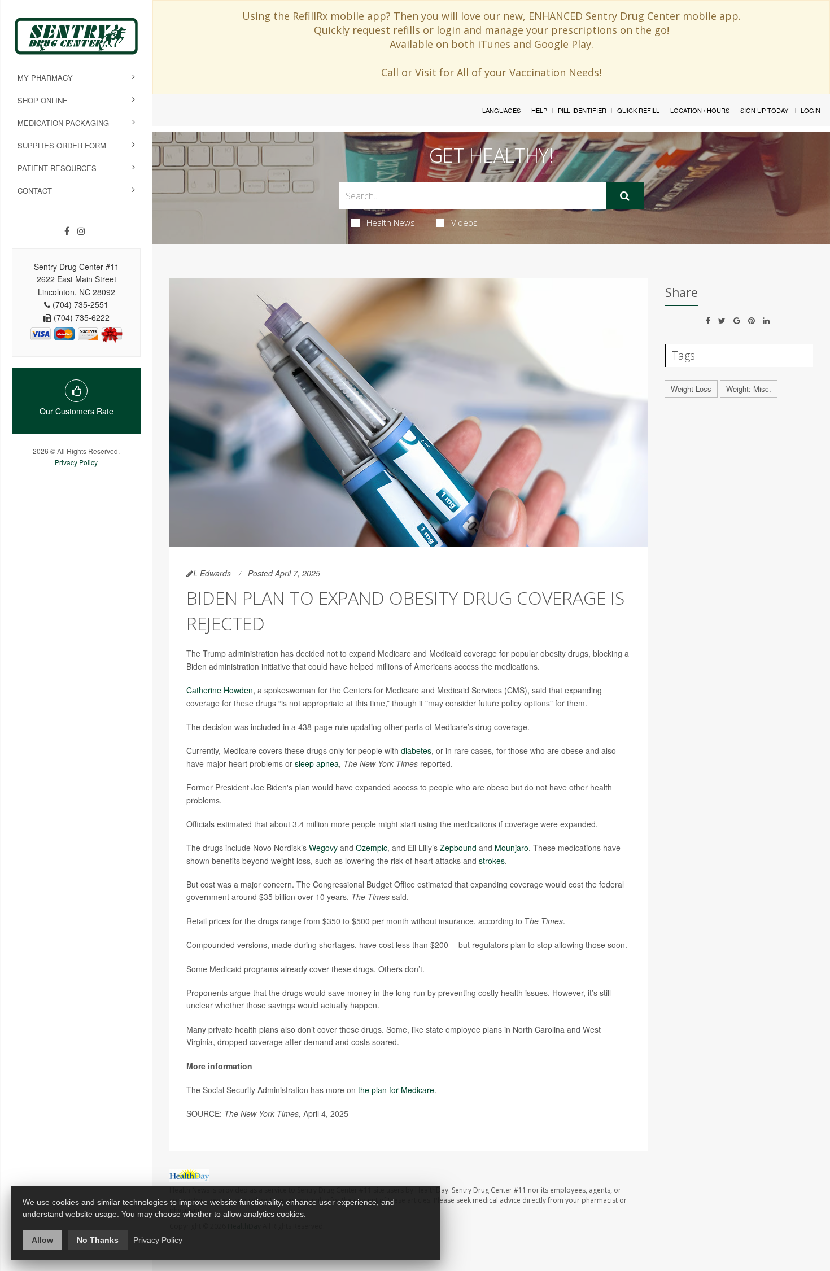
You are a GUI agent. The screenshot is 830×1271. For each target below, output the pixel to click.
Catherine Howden (219, 690)
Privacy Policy (76, 462)
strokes (492, 860)
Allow (42, 1239)
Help (539, 110)
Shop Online (43, 100)
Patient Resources (57, 168)
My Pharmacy (45, 77)
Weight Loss (691, 388)
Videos (464, 222)
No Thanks (98, 1239)
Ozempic (371, 847)
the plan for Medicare (396, 1089)
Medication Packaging (63, 122)
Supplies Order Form (62, 145)
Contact (35, 190)
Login (810, 110)
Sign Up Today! (765, 110)
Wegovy (323, 847)
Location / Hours (699, 110)
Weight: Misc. (748, 388)
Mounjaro (511, 847)
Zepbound (458, 847)
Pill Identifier (582, 110)
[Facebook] (66, 231)
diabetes (416, 750)
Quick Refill (638, 110)
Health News (390, 222)
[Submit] (625, 195)
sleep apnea (317, 763)
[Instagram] (81, 231)
